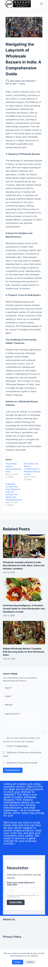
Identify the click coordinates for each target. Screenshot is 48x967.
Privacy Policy (22, 746)
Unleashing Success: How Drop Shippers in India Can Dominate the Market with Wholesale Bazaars (14, 492)
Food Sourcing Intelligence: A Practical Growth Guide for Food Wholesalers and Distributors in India (24, 608)
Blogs (22, 84)
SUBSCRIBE (15, 902)
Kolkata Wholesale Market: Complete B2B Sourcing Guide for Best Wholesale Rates (23, 651)
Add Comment (12, 714)
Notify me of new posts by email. (22, 762)
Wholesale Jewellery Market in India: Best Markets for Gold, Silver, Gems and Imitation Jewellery (23, 565)
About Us (9, 919)
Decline (30, 962)
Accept (18, 962)
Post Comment (13, 770)
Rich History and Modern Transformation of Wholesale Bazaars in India (32, 469)
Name (8, 688)
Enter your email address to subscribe (21, 884)
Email (8, 696)
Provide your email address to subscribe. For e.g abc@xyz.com (23, 896)
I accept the (17, 746)
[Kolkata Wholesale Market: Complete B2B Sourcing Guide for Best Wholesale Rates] (24, 632)
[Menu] (41, 4)
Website (9, 704)
